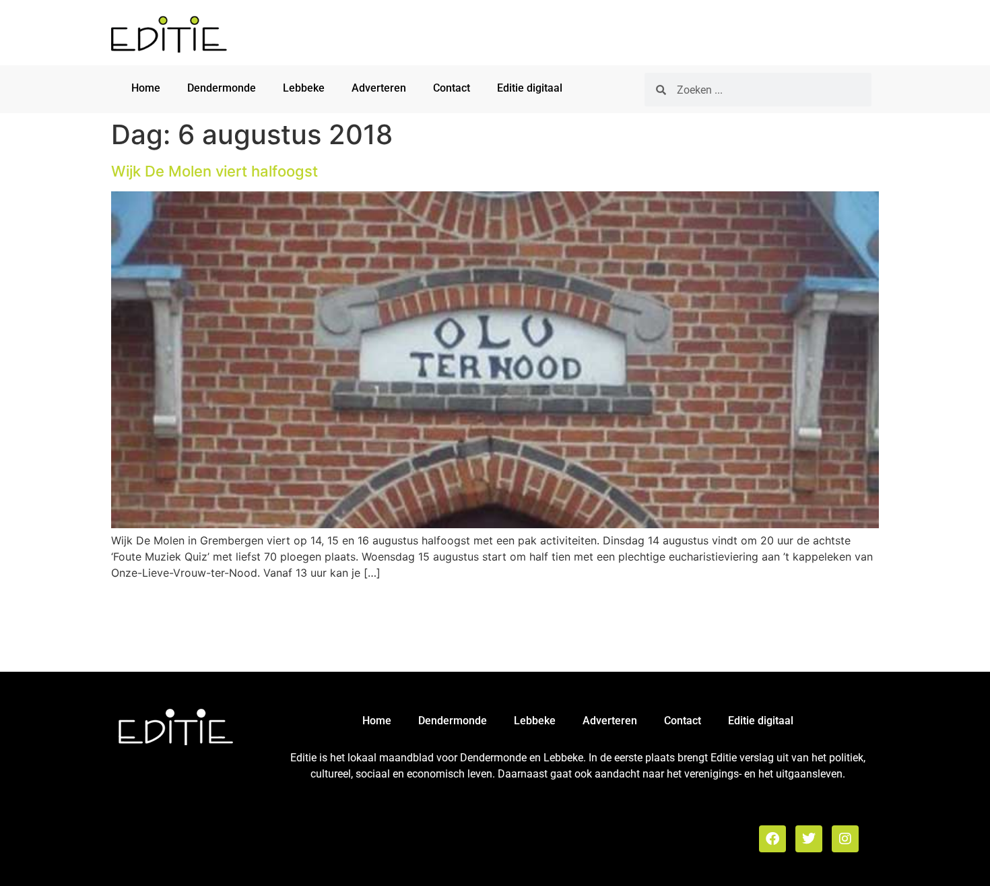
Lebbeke (304, 88)
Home (145, 88)
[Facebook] (772, 838)
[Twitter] (808, 838)
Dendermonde (221, 88)
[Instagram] (845, 838)
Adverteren (379, 88)
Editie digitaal (529, 88)
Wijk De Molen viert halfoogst (214, 171)
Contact (451, 88)
